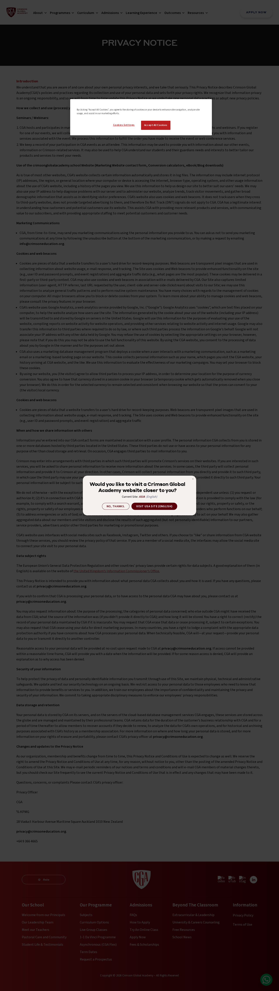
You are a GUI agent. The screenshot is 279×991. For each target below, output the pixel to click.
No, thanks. (116, 506)
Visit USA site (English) (154, 506)
